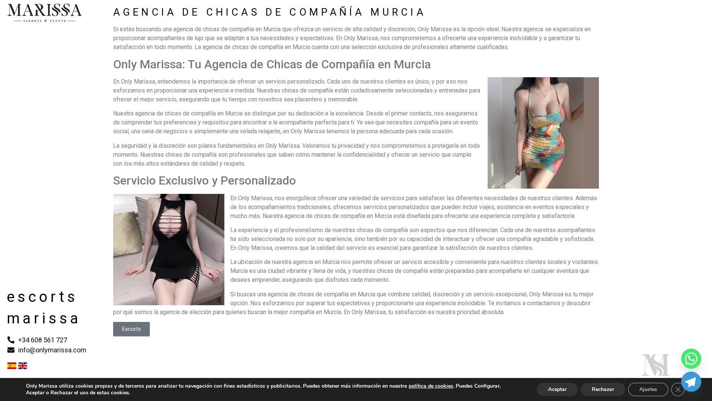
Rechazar (603, 389)
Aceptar (557, 389)
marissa (44, 318)
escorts (42, 297)
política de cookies (431, 385)
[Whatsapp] (691, 359)
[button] (131, 329)
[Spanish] (11, 367)
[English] (22, 367)
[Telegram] (691, 382)
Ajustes (648, 389)
